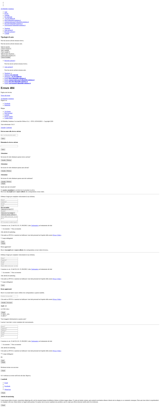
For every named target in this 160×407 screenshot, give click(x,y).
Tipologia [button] (7, 28)
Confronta (9, 127)
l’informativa (35, 225)
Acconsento (6, 229)
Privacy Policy (8, 116)
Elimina (9, 160)
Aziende (6, 15)
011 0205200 (8, 17)
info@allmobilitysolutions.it (12, 20)
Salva (3, 138)
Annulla (3, 127)
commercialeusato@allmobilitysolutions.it (16, 22)
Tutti (5, 12)
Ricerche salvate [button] (9, 32)
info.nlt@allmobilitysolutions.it (13, 23)
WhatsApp (7, 389)
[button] (81, 61)
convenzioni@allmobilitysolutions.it (14, 25)
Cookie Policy (8, 118)
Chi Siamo (7, 111)
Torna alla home (5, 95)
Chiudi (3, 183)
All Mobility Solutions (7, 9)
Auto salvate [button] (8, 30)
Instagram (7, 105)
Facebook (7, 103)
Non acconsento (16, 229)
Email (6, 383)
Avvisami (9, 302)
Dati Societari (8, 113)
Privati (6, 13)
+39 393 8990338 (9, 18)
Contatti (6, 33)
